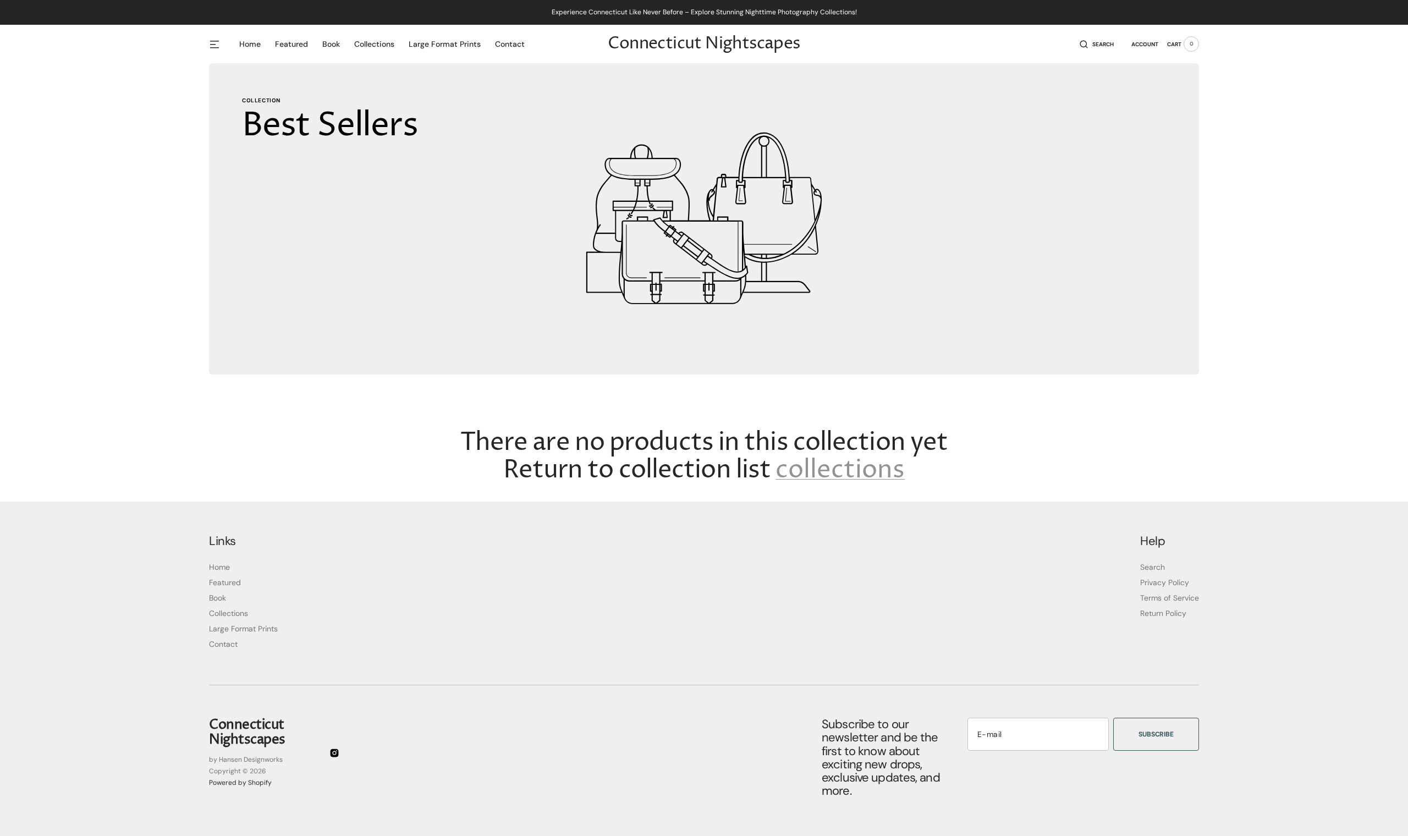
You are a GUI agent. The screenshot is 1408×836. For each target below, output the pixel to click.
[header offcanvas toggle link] (219, 44)
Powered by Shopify (240, 782)
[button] (1097, 44)
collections (840, 471)
